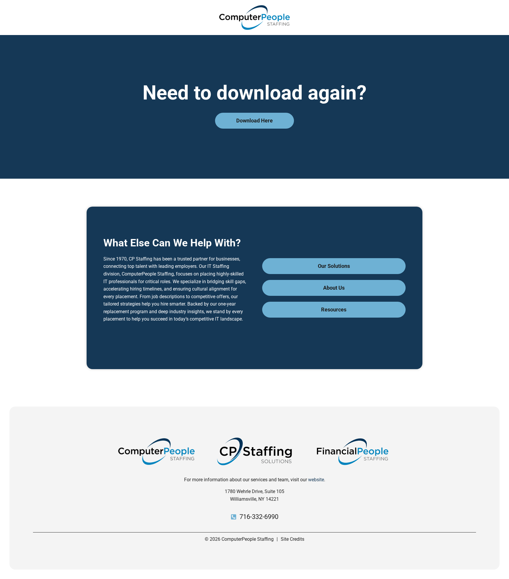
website (316, 479)
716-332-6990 (258, 516)
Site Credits (292, 539)
